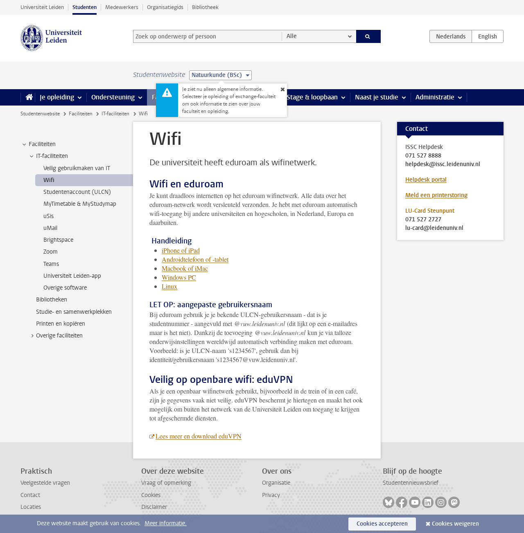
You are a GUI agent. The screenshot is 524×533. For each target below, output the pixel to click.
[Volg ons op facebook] (401, 502)
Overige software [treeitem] (65, 288)
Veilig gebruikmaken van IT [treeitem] (76, 168)
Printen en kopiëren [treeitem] (60, 324)
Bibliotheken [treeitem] (51, 300)
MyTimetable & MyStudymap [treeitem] (79, 204)
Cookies (150, 495)
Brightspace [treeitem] (58, 240)
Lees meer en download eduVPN (199, 436)
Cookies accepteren (382, 524)
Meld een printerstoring (436, 195)
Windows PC (179, 277)
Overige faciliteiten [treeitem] (59, 336)
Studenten (84, 7)
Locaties (30, 507)
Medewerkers (121, 7)
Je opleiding (57, 97)
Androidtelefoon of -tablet (195, 259)
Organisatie (276, 483)
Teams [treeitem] (51, 264)
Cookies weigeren (455, 524)
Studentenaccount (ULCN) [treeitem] (77, 192)
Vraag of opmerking (166, 483)
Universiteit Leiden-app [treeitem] (72, 276)
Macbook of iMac (185, 268)
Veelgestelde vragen (45, 483)
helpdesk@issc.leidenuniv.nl (442, 164)
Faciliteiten (81, 113)
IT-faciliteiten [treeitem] (52, 156)
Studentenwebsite (40, 113)
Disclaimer (154, 507)
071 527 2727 (423, 219)
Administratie (435, 97)
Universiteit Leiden (42, 7)
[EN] (488, 36)
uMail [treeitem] (50, 228)
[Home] (27, 97)
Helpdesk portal (426, 180)
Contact (30, 495)
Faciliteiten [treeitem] (42, 144)
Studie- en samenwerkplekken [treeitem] (74, 312)
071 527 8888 (423, 156)
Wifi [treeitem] (48, 180)
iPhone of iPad (181, 250)
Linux (169, 286)
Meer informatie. (166, 523)
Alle (292, 36)
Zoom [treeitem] (50, 252)
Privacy (271, 495)
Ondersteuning (113, 97)
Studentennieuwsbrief (410, 483)
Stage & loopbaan (312, 97)
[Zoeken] (368, 36)
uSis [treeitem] (48, 216)
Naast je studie (376, 97)
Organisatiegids (165, 7)
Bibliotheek (205, 7)
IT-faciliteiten (115, 113)
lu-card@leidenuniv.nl (434, 228)
